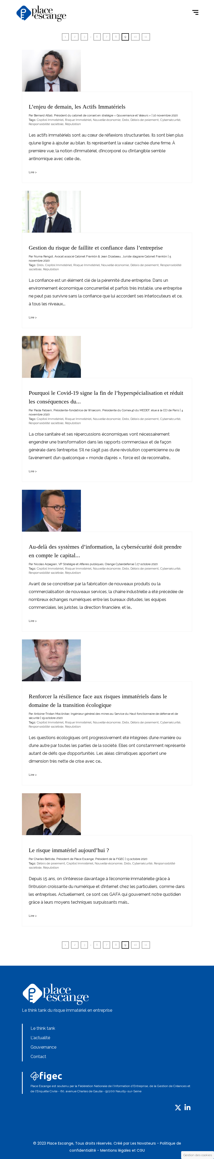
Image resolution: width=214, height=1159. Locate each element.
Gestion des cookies (197, 1155)
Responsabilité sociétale (46, 124)
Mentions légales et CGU (122, 1150)
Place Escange (60, 1143)
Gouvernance (43, 1047)
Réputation (73, 124)
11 (146, 36)
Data (125, 120)
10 (135, 36)
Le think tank (43, 1028)
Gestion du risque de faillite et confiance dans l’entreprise (96, 247)
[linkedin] (187, 1109)
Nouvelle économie (107, 120)
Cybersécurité (170, 120)
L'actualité (40, 1037)
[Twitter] (178, 1109)
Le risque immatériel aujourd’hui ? (69, 850)
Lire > (33, 172)
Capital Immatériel (50, 120)
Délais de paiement (144, 120)
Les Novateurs (143, 1143)
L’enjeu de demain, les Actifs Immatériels (77, 106)
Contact (38, 1056)
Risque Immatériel (78, 120)
